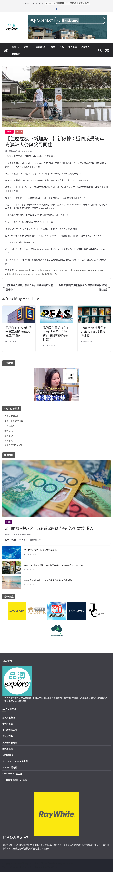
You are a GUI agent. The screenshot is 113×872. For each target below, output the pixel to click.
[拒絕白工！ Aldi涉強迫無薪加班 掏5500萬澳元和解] (18, 307)
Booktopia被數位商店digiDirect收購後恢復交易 (93, 331)
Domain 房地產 (9, 767)
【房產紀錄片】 (9, 425)
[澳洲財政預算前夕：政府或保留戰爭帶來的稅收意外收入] (56, 488)
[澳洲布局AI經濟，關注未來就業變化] (11, 552)
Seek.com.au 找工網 (12, 773)
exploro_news (26, 151)
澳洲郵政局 (7, 748)
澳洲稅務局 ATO (9, 730)
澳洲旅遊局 (7, 736)
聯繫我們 (16, 53)
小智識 (8, 522)
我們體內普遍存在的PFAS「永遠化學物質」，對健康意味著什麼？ (56, 333)
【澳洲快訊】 (8, 430)
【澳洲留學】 (8, 435)
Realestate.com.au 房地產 (15, 761)
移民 (62, 46)
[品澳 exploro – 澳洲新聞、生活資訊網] (5, 50)
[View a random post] (107, 50)
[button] (29, 47)
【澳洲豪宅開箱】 (10, 416)
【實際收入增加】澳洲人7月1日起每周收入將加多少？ (29, 287)
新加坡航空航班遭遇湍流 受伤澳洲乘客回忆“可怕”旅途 (83, 287)
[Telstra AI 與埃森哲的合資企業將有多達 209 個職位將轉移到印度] (11, 567)
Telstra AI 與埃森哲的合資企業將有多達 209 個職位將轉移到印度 (54, 565)
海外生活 (72, 46)
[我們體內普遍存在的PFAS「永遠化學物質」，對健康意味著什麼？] (56, 307)
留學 (53, 46)
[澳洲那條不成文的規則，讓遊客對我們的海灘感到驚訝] (11, 582)
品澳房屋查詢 (8, 717)
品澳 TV (15, 46)
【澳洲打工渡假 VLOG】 (13, 421)
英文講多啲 (41, 46)
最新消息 (85, 46)
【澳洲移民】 (8, 440)
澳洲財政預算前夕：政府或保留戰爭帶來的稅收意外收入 (49, 528)
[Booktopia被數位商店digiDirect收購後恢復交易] (94, 307)
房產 (26, 46)
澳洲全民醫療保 (9, 742)
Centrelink (7, 754)
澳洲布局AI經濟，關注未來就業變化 (40, 550)
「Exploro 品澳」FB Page (14, 779)
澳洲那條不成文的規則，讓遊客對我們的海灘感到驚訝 (48, 580)
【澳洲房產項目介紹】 (12, 445)
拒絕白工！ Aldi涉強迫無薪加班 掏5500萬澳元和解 (18, 331)
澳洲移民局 (7, 723)
